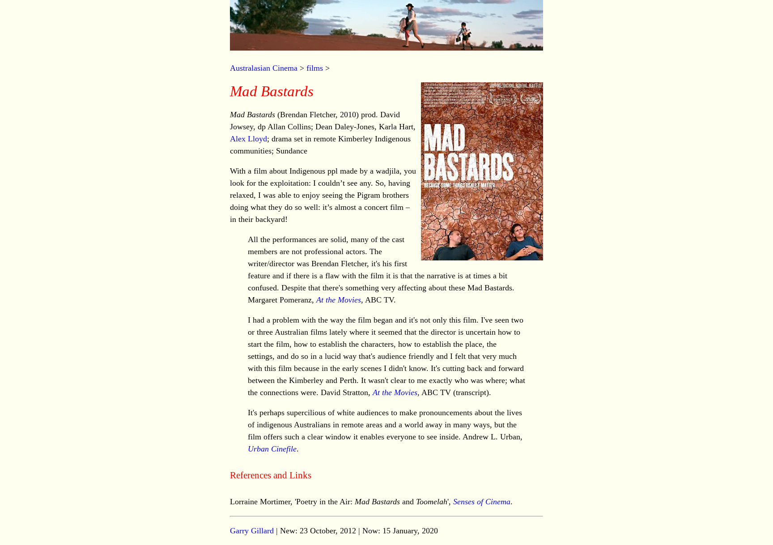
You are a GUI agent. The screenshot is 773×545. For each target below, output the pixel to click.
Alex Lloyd (248, 138)
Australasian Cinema (263, 68)
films (314, 68)
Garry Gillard (252, 530)
